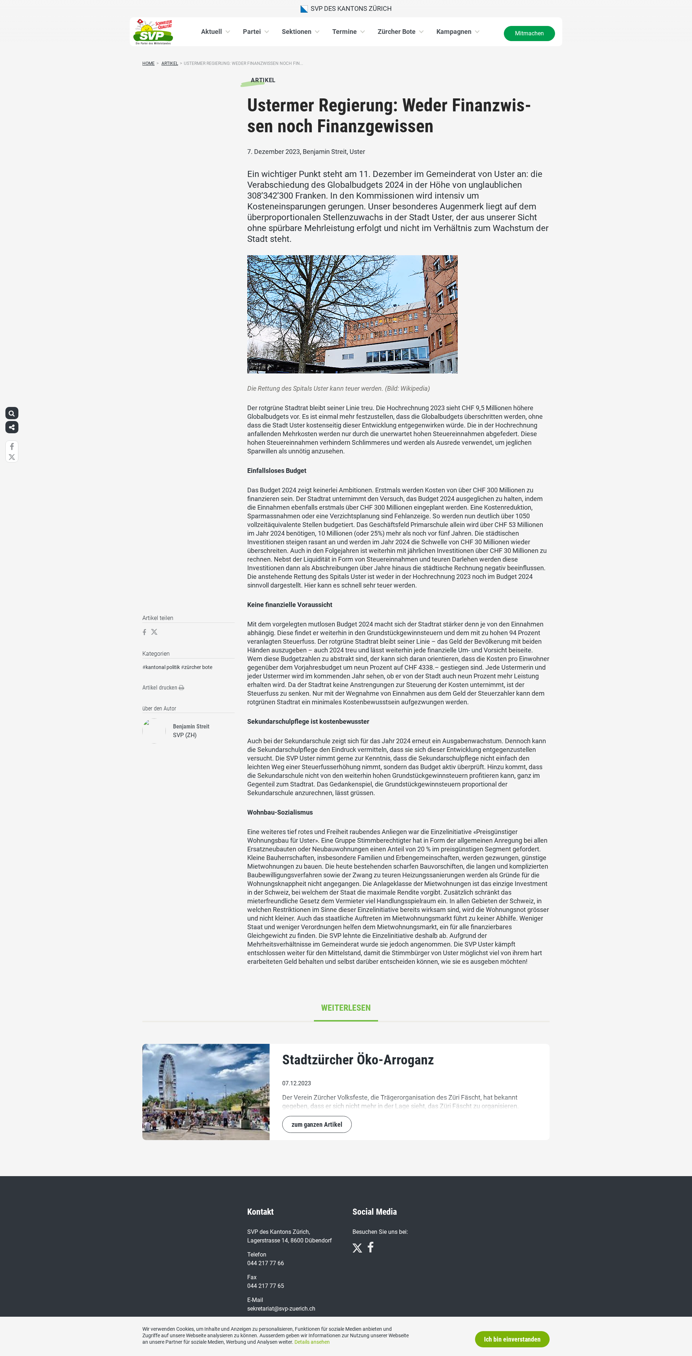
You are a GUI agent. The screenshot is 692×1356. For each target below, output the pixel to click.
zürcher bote (198, 667)
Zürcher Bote (397, 31)
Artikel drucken (160, 687)
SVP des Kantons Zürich (350, 8)
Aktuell (211, 31)
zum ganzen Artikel (317, 1124)
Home (148, 63)
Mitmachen (529, 33)
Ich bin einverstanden (512, 1339)
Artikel (169, 63)
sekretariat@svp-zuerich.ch (281, 1308)
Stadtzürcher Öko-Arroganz (358, 1060)
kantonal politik (163, 667)
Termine (344, 31)
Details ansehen (312, 1342)
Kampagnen (453, 31)
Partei (252, 31)
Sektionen (296, 31)
